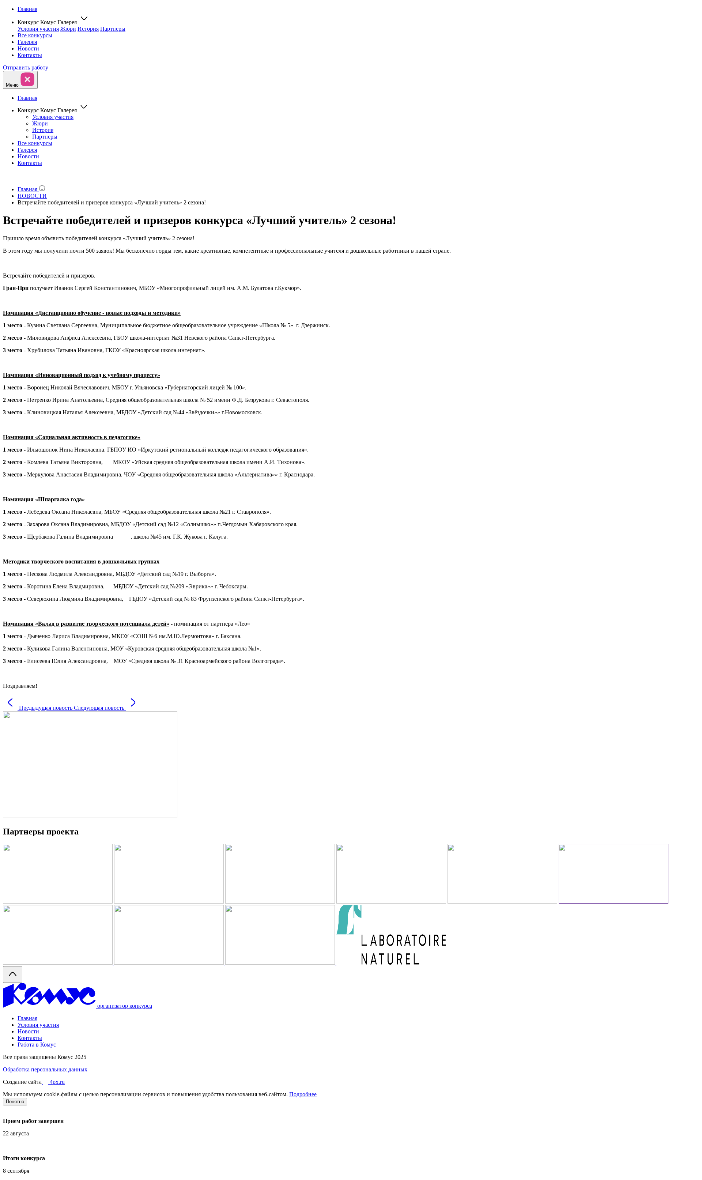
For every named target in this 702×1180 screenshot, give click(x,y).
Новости (28, 48)
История (88, 29)
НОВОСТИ (32, 196)
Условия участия (38, 29)
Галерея (27, 42)
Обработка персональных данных (45, 1069)
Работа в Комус (37, 1044)
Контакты (30, 55)
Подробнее (303, 1094)
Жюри (68, 29)
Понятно (15, 1101)
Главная (27, 9)
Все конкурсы (35, 35)
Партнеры (112, 29)
